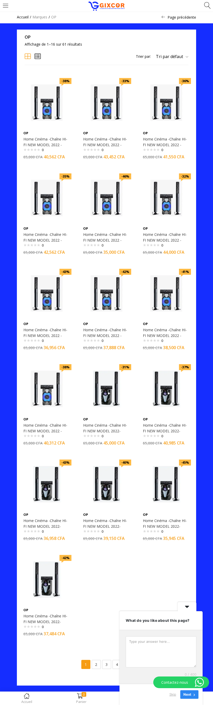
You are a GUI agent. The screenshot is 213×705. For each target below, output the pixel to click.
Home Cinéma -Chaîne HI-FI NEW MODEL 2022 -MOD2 (45, 145)
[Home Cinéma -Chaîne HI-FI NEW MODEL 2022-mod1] (106, 388)
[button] (170, 56)
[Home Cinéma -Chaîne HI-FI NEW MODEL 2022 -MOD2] (46, 102)
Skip (172, 694)
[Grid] (28, 56)
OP (25, 133)
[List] (38, 56)
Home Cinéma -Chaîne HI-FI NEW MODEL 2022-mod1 (105, 431)
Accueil (23, 17)
